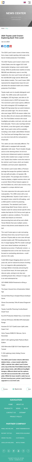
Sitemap (22, 412)
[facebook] (3, 450)
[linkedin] (8, 450)
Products (8, 408)
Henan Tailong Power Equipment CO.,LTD (7, 438)
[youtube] (18, 450)
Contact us (11, 412)
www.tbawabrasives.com (23, 428)
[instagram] (23, 450)
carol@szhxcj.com (18, 459)
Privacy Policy (16, 416)
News (18, 408)
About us (20, 404)
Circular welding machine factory (7, 443)
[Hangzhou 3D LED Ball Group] (2, 2)
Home (2, 28)
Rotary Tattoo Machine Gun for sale (7, 434)
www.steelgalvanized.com (23, 433)
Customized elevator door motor (21, 438)
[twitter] (13, 450)
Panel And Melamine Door (8, 429)
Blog (26, 408)
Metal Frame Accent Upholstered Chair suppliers (22, 443)
